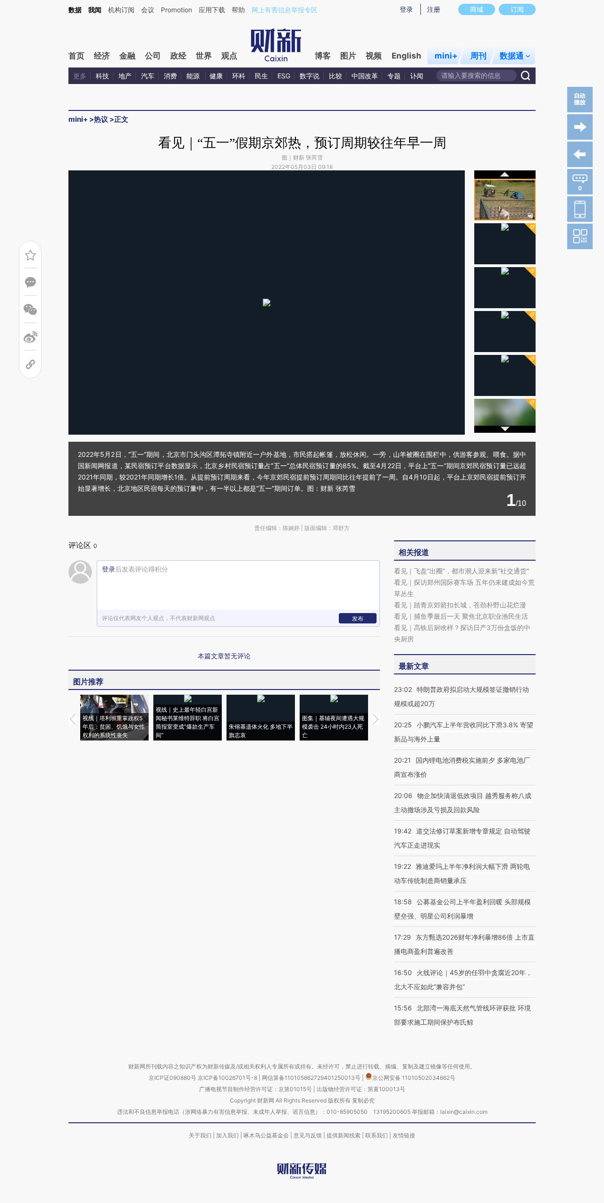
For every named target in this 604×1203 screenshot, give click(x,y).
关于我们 (200, 1135)
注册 (433, 9)
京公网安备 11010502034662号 (413, 1077)
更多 (79, 76)
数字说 (309, 76)
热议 (101, 119)
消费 (170, 76)
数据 (75, 10)
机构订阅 (121, 10)
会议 (147, 10)
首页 (76, 55)
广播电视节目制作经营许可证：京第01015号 (255, 1089)
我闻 (94, 10)
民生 (261, 76)
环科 (238, 76)
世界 (204, 55)
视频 (374, 55)
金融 (127, 55)
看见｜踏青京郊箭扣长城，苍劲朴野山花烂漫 (460, 605)
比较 (335, 76)
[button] (167, 299)
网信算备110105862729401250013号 (312, 1077)
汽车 (147, 76)
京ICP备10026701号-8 (228, 1077)
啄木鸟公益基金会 (266, 1135)
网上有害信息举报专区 (285, 10)
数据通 (512, 55)
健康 (216, 76)
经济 (102, 55)
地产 (125, 76)
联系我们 (376, 1135)
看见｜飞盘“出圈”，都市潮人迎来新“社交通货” (461, 571)
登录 (406, 9)
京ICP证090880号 (172, 1077)
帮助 (238, 10)
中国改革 (365, 76)
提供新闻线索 (344, 1135)
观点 (229, 55)
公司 (153, 55)
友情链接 (404, 1135)
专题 (394, 76)
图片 (348, 55)
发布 (357, 618)
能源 (193, 76)
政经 (178, 55)
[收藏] (30, 255)
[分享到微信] (30, 310)
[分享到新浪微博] (30, 337)
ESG (283, 76)
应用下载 (212, 10)
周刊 (478, 55)
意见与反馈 (308, 1135)
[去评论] (30, 282)
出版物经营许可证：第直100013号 (361, 1089)
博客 (323, 55)
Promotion (176, 10)
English (406, 55)
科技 (102, 76)
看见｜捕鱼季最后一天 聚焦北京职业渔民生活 (461, 616)
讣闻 (416, 76)
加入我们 (227, 1135)
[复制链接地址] (30, 364)
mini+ (446, 55)
